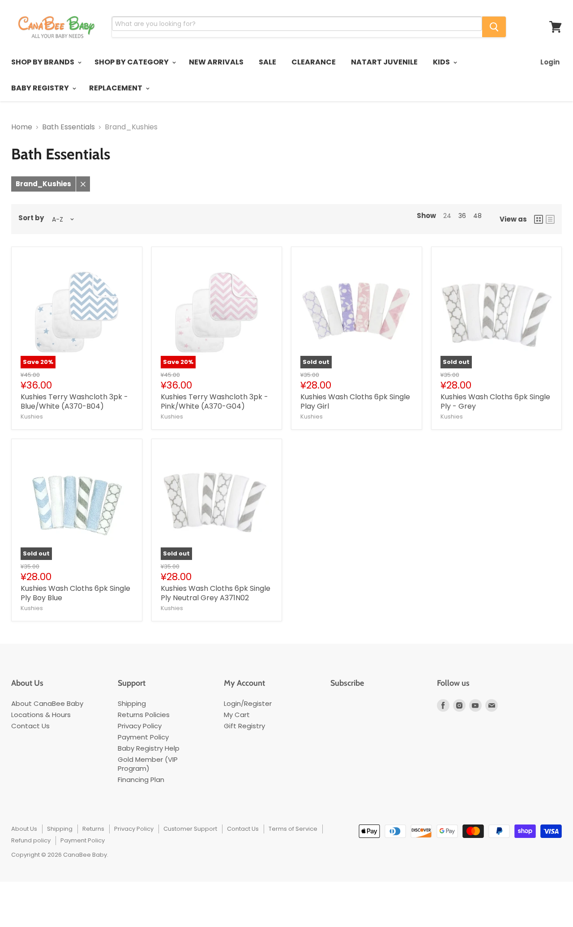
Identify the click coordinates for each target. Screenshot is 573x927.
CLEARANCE (313, 62)
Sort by (31, 218)
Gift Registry (244, 725)
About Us (24, 828)
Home (21, 127)
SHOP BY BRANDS (43, 62)
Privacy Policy (140, 725)
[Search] (494, 27)
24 (447, 215)
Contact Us (30, 725)
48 (477, 215)
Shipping (132, 703)
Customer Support (190, 828)
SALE (267, 62)
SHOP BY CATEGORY (132, 62)
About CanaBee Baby (47, 703)
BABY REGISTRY (40, 88)
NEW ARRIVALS (216, 62)
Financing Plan (141, 779)
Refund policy (31, 840)
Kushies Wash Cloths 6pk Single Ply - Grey (495, 401)
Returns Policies (144, 714)
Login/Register (248, 703)
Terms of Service (293, 828)
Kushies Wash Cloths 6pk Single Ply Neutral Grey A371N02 (215, 593)
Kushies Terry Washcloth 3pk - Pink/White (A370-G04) (214, 401)
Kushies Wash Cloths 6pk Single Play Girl (355, 401)
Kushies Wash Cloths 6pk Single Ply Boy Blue (75, 593)
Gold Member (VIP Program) (148, 764)
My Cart (237, 714)
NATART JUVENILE (384, 62)
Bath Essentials (68, 127)
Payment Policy (143, 737)
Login (550, 62)
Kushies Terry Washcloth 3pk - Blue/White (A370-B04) (74, 401)
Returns (93, 828)
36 (462, 215)
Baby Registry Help (149, 748)
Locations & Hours (41, 714)
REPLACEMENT (116, 88)
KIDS (442, 62)
